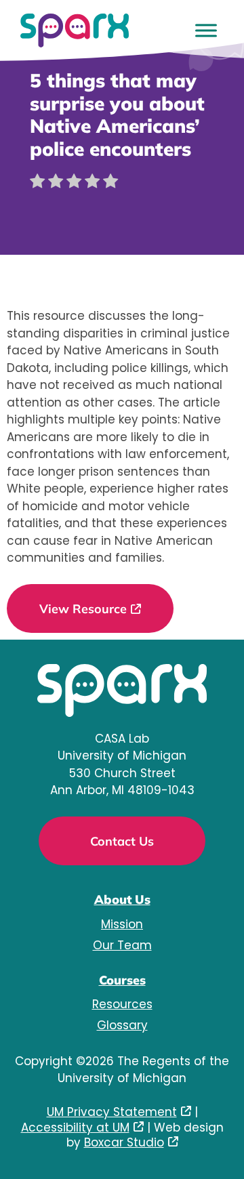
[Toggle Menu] (206, 30)
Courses (122, 980)
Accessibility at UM (75, 1127)
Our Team (122, 945)
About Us (122, 899)
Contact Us (122, 841)
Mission (122, 924)
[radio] (37, 183)
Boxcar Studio (124, 1142)
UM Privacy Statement (112, 1112)
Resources (122, 1004)
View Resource (83, 609)
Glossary (122, 1025)
